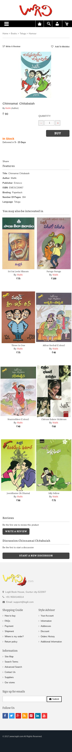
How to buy (10, 615)
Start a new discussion (36, 555)
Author (6, 178)
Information (46, 621)
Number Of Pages (12, 197)
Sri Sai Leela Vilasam (18, 271)
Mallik (8, 108)
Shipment (9, 631)
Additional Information (51, 641)
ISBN (5, 187)
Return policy (11, 641)
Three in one (18, 345)
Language (8, 202)
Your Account (47, 615)
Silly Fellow (53, 493)
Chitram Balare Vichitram (53, 419)
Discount (45, 631)
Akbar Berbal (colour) (54, 345)
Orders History (48, 636)
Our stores (10, 682)
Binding (7, 192)
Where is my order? (14, 636)
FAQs (7, 621)
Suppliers (9, 677)
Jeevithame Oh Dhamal (18, 493)
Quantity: (45, 116)
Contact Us (10, 672)
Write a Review (13, 46)
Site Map (9, 656)
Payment (9, 626)
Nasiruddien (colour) (18, 419)
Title (5, 173)
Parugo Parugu (54, 271)
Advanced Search (13, 667)
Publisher (8, 183)
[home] (36, 10)
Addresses (46, 626)
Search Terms (11, 661)
